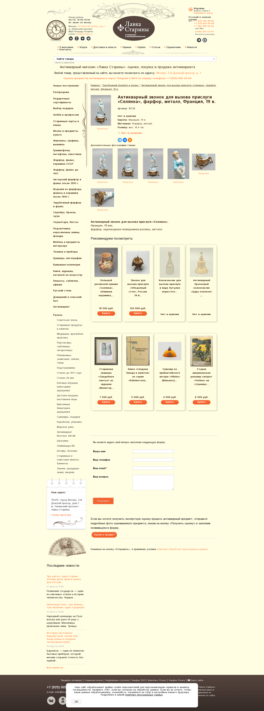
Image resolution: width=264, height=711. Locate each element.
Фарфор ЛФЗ (138, 680)
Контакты (65, 50)
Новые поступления (66, 86)
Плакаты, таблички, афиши (65, 282)
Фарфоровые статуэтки (117, 680)
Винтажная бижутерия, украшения (64, 408)
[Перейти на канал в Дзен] (82, 38)
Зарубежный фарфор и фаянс (67, 204)
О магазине (66, 47)
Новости (192, 47)
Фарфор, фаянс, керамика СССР (64, 162)
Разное (57, 315)
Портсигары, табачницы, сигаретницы (64, 346)
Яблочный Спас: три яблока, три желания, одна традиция (65, 606)
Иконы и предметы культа (65, 133)
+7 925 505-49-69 (204, 23)
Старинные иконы (93, 680)
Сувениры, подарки (68, 417)
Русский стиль (62, 290)
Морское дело (65, 427)
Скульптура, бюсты (65, 222)
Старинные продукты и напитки (69, 327)
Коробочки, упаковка (69, 422)
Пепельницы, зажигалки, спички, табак (68, 359)
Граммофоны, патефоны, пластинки (67, 152)
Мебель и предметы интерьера (66, 244)
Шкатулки (62, 441)
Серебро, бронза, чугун (64, 214)
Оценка (126, 47)
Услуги (83, 47)
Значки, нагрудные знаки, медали (68, 470)
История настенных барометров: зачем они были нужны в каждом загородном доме (62, 638)
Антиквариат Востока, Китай (66, 434)
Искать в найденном (64, 62)
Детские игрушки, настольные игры (67, 397)
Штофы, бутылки (67, 451)
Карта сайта (196, 680)
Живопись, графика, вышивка (66, 142)
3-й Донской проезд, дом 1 (91, 26)
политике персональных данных (144, 695)
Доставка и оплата (104, 47)
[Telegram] (120, 140)
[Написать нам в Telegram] (191, 38)
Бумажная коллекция (66, 265)
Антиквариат (61, 307)
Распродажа (61, 92)
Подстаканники (66, 368)
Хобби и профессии (66, 115)
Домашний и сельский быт (67, 299)
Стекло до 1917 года (69, 373)
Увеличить (102, 128)
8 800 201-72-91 (204, 31)
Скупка (141, 47)
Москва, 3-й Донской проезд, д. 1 (178, 73)
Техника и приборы (65, 252)
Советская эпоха (67, 320)
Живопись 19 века (157, 680)
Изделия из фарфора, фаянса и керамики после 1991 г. (67, 193)
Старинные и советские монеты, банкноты (68, 459)
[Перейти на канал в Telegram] (88, 38)
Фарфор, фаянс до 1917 (65, 171)
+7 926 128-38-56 (204, 20)
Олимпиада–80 (66, 446)
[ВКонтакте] (125, 140)
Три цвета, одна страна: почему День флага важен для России (64, 579)
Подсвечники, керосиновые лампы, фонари (66, 232)
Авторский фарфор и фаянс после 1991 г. (67, 181)
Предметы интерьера (72, 680)
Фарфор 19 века (177, 680)
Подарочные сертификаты (62, 100)
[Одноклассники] (130, 140)
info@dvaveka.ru (84, 34)
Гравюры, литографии (67, 258)
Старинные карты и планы (66, 123)
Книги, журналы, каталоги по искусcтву (67, 273)
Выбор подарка (63, 108)
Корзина (199, 8)
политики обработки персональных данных (182, 549)
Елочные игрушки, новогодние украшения (67, 386)
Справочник (173, 47)
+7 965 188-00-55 (204, 26)
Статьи (156, 47)
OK (76, 701)
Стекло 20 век (65, 378)
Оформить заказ (203, 13)
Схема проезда (61, 515)
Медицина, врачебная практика (70, 336)
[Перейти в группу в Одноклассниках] (77, 38)
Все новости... (56, 667)
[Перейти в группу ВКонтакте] (71, 38)
